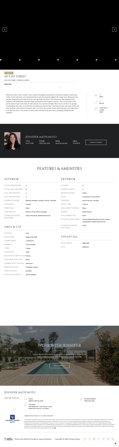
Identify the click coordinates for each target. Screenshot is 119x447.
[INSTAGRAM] (89, 439)
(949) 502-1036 (44, 143)
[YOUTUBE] (94, 439)
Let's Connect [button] (59, 365)
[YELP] (99, 439)
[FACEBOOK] (84, 439)
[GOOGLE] (108, 439)
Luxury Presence (45, 439)
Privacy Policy (75, 439)
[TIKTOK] (103, 439)
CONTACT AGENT (96, 142)
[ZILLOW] (113, 439)
